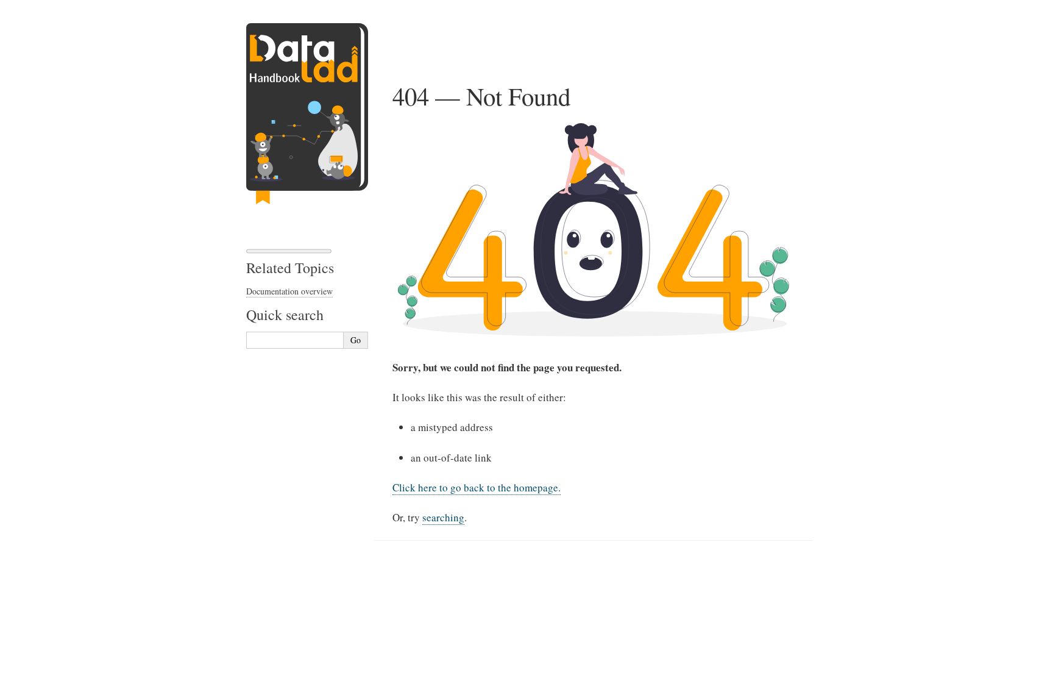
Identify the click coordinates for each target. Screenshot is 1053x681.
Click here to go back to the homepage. (476, 487)
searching (443, 517)
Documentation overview (289, 291)
